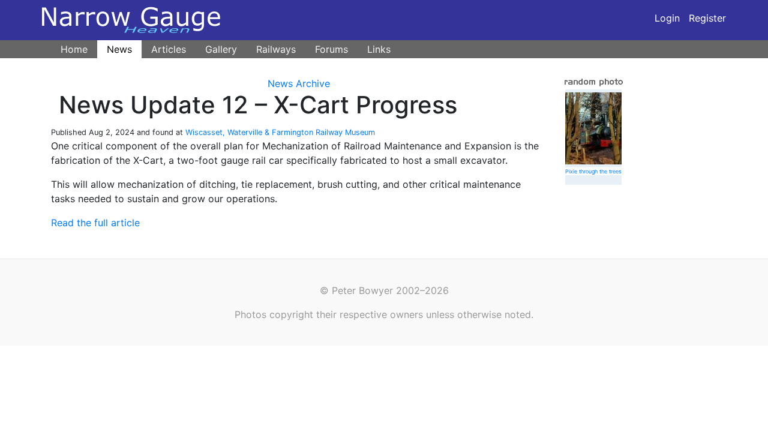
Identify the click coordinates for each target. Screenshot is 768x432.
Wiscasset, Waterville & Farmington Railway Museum (280, 132)
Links (379, 49)
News (119, 49)
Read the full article (95, 223)
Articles (168, 49)
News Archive (299, 83)
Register (707, 18)
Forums (331, 49)
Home (74, 49)
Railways (276, 49)
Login (667, 18)
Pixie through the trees (593, 171)
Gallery (221, 49)
